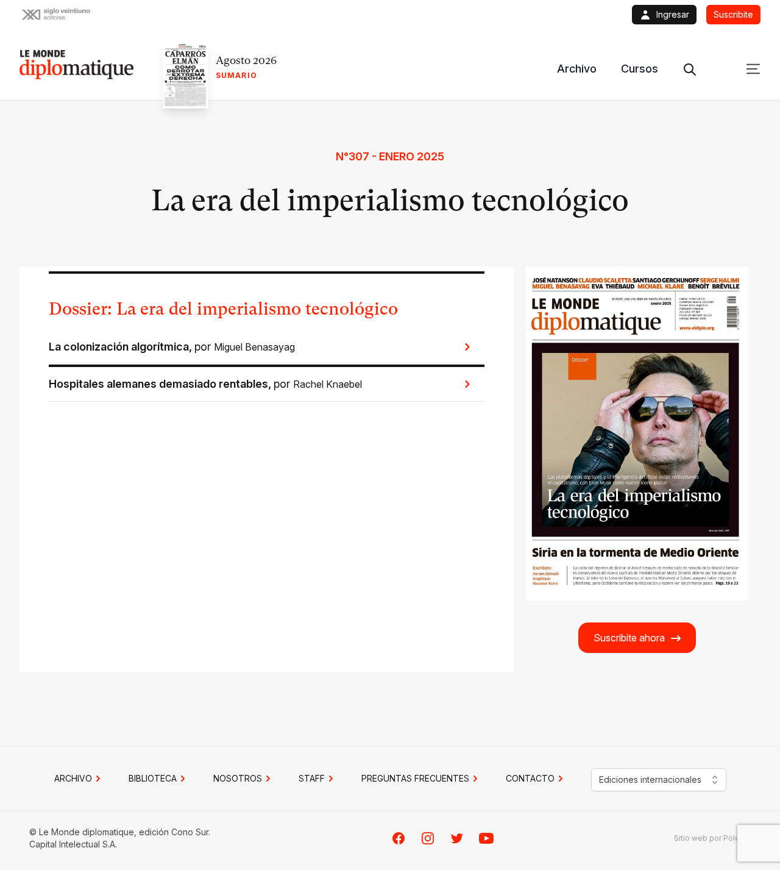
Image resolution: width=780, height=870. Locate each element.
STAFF (312, 778)
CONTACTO (530, 778)
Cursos (639, 68)
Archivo (577, 68)
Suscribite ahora (629, 638)
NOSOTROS (237, 778)
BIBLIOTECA (153, 778)
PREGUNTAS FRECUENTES (415, 778)
